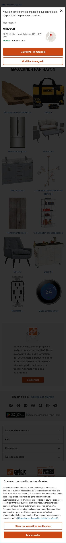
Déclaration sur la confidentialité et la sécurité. (37, 518)
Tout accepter (33, 534)
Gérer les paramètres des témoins (33, 525)
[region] (33, 510)
